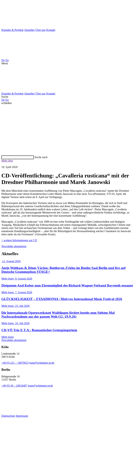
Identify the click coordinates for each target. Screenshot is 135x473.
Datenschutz (8, 415)
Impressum (22, 415)
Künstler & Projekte (12, 29)
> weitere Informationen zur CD (19, 240)
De (3, 60)
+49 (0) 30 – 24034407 (14, 385)
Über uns (40, 29)
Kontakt (50, 29)
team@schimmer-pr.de (41, 362)
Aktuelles (29, 29)
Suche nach (41, 157)
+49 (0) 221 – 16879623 (15, 362)
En (7, 60)
